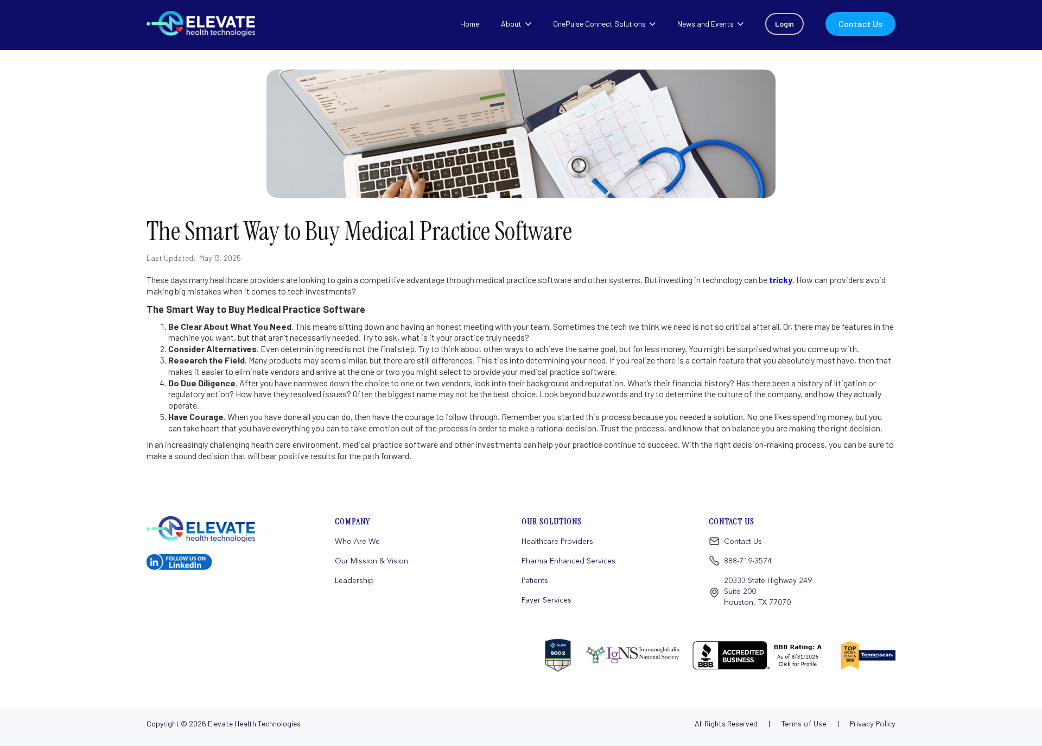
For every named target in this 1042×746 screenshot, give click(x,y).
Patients (535, 580)
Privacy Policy (872, 724)
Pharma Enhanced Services (568, 561)
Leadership (354, 580)
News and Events (705, 23)
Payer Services (546, 600)
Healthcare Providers (557, 541)
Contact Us (743, 541)
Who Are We (357, 541)
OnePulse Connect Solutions (599, 23)
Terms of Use (804, 724)
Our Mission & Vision (371, 561)
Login (784, 23)
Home (469, 23)
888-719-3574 (748, 561)
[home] (211, 529)
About (511, 23)
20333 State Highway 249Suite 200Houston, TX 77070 (768, 591)
